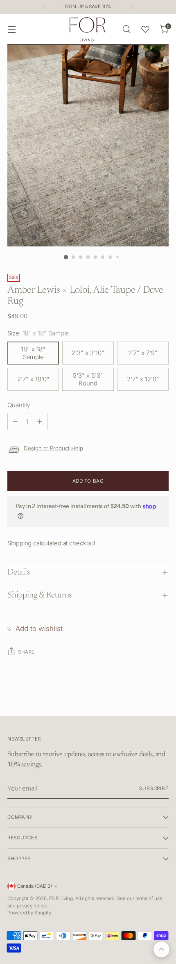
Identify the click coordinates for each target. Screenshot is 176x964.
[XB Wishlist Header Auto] (145, 29)
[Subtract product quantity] (15, 421)
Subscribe (154, 788)
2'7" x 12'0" (143, 379)
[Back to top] (161, 949)
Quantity (18, 405)
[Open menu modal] (11, 29)
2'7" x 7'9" (143, 353)
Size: (38, 333)
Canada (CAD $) (34, 886)
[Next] (132, 7)
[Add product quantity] (39, 421)
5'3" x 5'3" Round (88, 379)
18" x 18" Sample (33, 353)
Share (26, 652)
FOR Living (61, 898)
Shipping (19, 543)
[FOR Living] (88, 29)
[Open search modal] (126, 29)
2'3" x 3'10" (88, 353)
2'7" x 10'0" (33, 379)
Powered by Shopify (29, 913)
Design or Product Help (53, 448)
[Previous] (44, 7)
